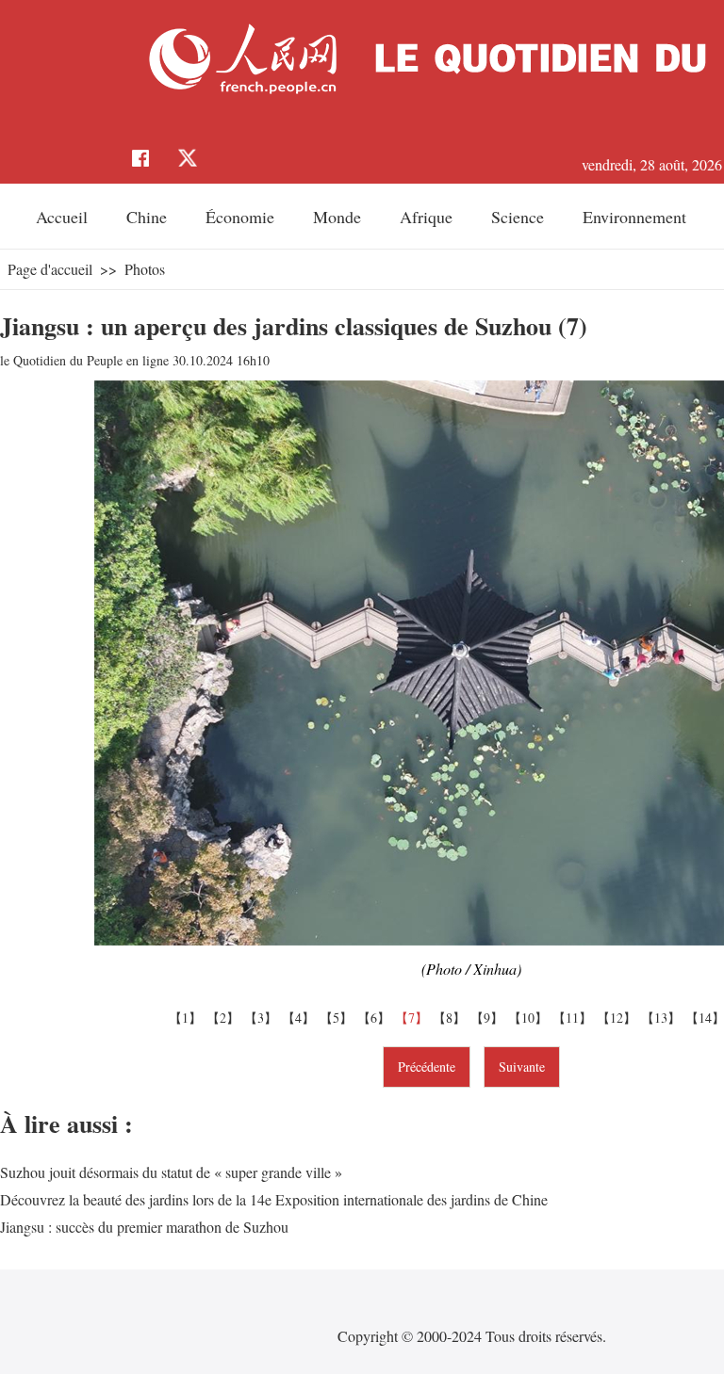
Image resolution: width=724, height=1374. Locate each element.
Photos (144, 269)
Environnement (634, 216)
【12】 (619, 1017)
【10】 (530, 1017)
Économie (240, 216)
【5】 (338, 1017)
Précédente (426, 1066)
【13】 (663, 1017)
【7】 (414, 1017)
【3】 (263, 1017)
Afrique (426, 216)
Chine (146, 216)
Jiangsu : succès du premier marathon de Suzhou (144, 1227)
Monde (337, 216)
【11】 (574, 1017)
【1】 (187, 1017)
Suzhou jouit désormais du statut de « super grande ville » (171, 1172)
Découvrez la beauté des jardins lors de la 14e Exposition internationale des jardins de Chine (274, 1199)
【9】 (489, 1017)
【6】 (376, 1017)
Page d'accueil (50, 269)
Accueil (62, 216)
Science (517, 216)
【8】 (451, 1017)
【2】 (225, 1017)
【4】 (301, 1017)
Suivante (522, 1066)
